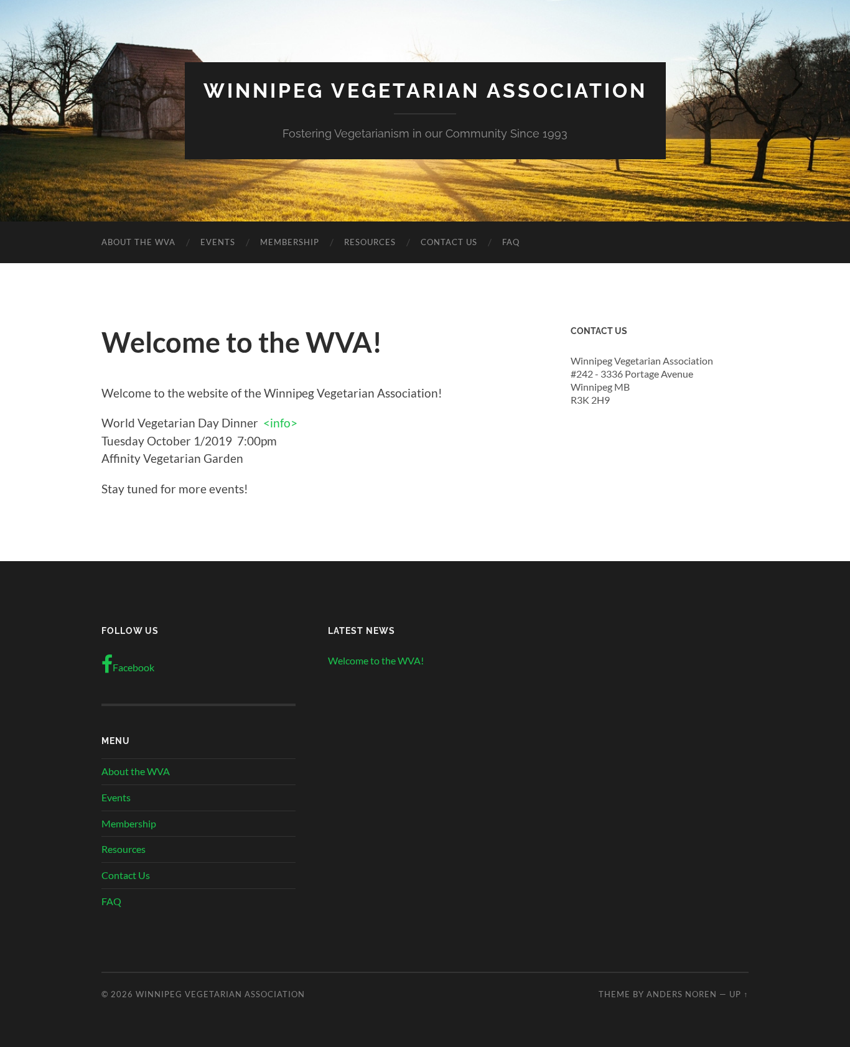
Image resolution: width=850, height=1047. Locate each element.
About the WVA (138, 242)
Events (217, 242)
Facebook (133, 667)
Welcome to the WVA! (376, 660)
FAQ (511, 242)
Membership (289, 242)
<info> (280, 423)
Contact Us (449, 242)
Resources (370, 242)
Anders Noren (682, 994)
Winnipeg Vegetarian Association (425, 90)
